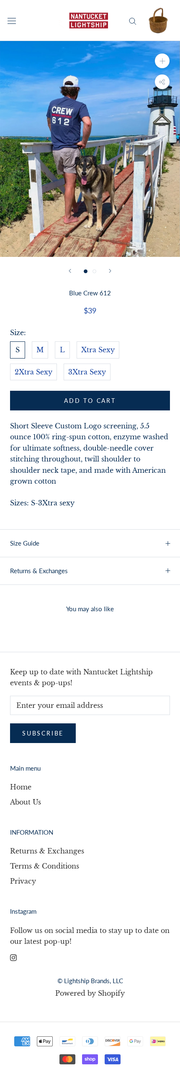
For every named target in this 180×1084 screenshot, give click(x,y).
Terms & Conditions (44, 866)
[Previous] (70, 271)
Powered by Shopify (90, 993)
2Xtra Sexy (33, 372)
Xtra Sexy (98, 350)
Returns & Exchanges (39, 570)
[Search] (132, 20)
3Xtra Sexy (87, 372)
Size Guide (24, 543)
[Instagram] (13, 957)
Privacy (23, 881)
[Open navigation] (12, 20)
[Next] (110, 271)
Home (20, 787)
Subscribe (43, 733)
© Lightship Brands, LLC (90, 980)
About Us (25, 802)
